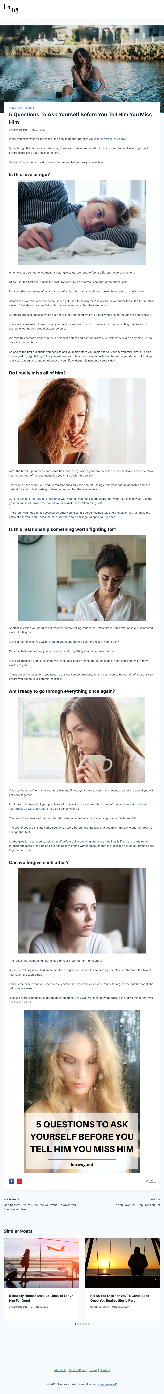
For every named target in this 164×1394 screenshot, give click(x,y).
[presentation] (41, 1263)
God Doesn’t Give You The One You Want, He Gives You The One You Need (40, 1204)
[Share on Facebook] (11, 1181)
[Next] (155, 1280)
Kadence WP (108, 1384)
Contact (105, 1370)
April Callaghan (20, 129)
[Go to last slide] (9, 1280)
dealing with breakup (22, 108)
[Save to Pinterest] (19, 1181)
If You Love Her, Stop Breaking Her (138, 1202)
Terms (93, 1370)
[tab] (75, 1324)
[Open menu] (161, 8)
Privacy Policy (78, 1370)
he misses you (109, 138)
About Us (60, 1370)
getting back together (46, 498)
